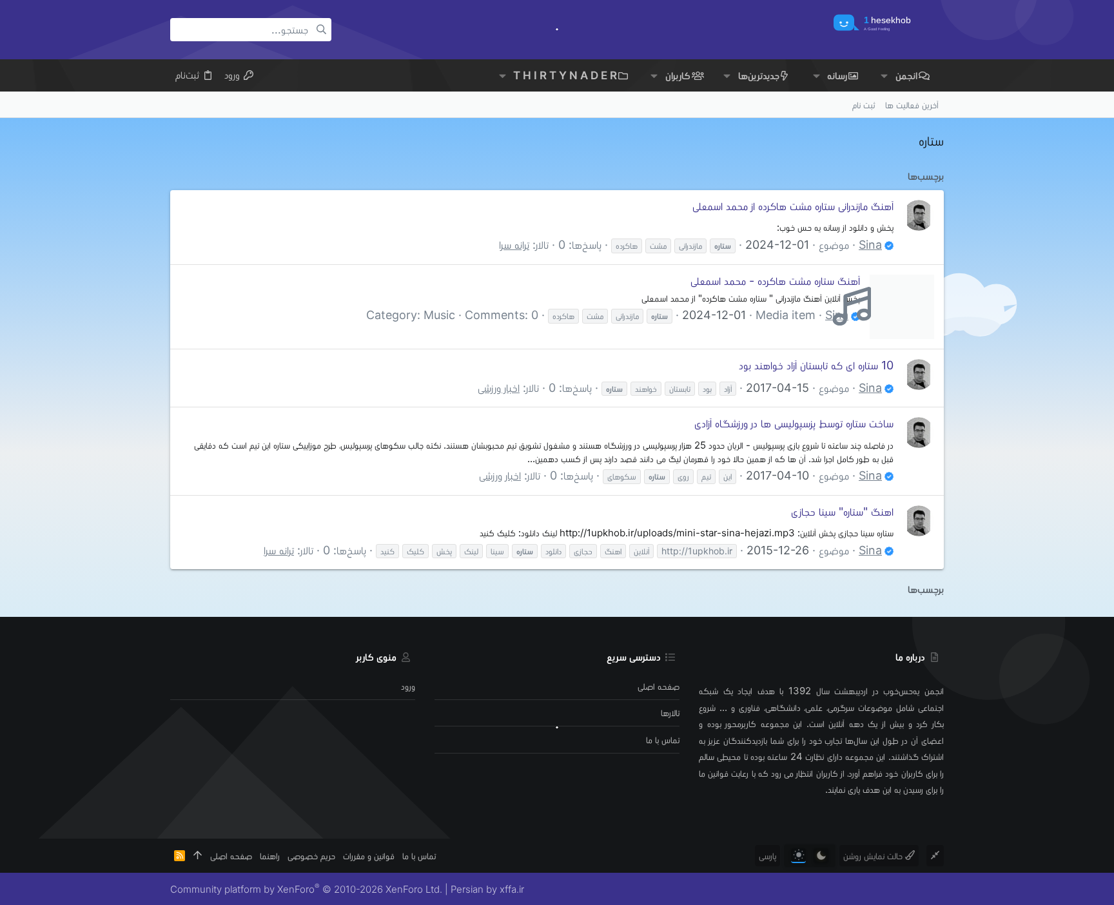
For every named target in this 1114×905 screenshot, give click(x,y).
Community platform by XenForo (306, 889)
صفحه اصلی (658, 686)
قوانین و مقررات (369, 856)
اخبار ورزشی (499, 387)
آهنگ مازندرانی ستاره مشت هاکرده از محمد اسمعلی (793, 206)
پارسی (767, 856)
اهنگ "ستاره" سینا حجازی (842, 511)
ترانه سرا (514, 244)
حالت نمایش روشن (874, 856)
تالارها (670, 712)
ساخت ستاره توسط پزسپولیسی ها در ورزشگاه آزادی (794, 423)
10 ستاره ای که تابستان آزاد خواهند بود (816, 365)
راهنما (270, 856)
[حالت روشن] (798, 855)
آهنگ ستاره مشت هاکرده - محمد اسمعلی (775, 280)
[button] (884, 75)
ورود (408, 686)
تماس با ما (662, 740)
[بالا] (197, 855)
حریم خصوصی (311, 856)
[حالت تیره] (821, 855)
